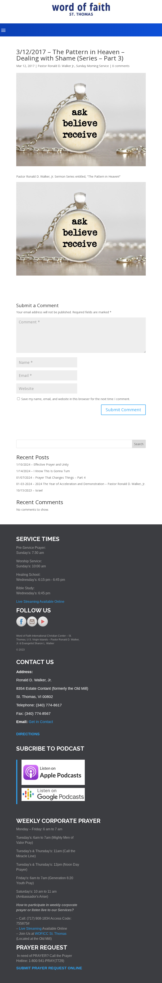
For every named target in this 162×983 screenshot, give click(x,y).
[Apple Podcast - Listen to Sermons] (53, 784)
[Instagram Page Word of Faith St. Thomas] (32, 625)
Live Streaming (30, 928)
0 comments (121, 66)
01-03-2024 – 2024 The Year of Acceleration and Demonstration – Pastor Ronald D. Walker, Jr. (80, 484)
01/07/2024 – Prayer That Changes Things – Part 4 (50, 477)
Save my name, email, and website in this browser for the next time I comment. (75, 399)
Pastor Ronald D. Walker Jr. (56, 66)
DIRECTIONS (28, 734)
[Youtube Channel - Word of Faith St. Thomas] (43, 625)
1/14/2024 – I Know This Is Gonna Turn (43, 471)
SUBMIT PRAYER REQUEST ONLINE (49, 968)
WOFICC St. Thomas (50, 933)
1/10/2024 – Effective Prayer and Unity (42, 464)
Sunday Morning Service (92, 66)
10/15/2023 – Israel (29, 490)
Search (138, 444)
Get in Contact (41, 722)
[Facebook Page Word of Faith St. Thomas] (21, 625)
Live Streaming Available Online (40, 601)
